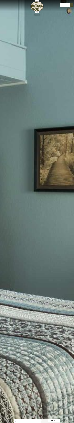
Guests (42, 421)
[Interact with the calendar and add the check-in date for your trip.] (16, 421)
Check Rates (54, 420)
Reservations (65, 5)
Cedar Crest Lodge (37, 7)
